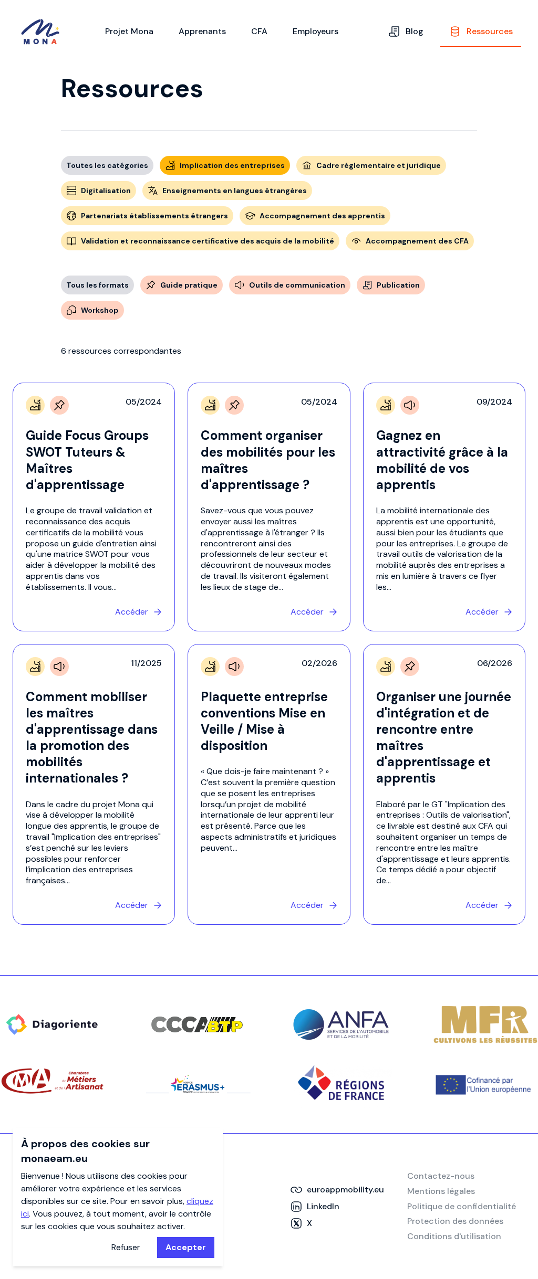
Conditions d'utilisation (454, 1236)
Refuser (125, 1247)
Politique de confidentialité (461, 1206)
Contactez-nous (440, 1175)
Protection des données (455, 1221)
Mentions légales (441, 1191)
